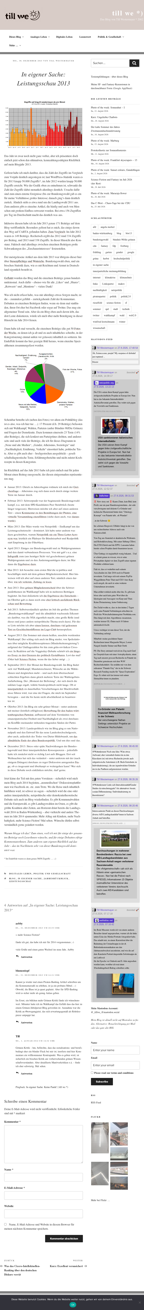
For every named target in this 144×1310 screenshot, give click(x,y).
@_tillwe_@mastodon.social (105, 1012)
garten (109, 252)
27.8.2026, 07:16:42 (104, 924)
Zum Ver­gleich (56, 231)
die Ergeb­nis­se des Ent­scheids (60, 595)
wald (122, 315)
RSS (111, 1027)
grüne (96, 258)
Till (18, 1036)
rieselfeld (97, 302)
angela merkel (107, 227)
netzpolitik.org (106, 382)
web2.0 (132, 315)
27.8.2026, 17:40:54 (128, 348)
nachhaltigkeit (100, 290)
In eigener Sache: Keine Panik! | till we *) (47, 1087)
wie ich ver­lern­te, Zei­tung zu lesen (32, 582)
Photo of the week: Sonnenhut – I (108, 107)
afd (94, 227)
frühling (97, 252)
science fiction (114, 302)
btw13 (129, 233)
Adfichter (103, 495)
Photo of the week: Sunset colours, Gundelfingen (115, 170)
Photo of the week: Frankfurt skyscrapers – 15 (114, 160)
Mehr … (13, 45)
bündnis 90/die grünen (124, 239)
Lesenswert (85, 37)
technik (126, 309)
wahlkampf (109, 315)
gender (119, 252)
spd (107, 309)
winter (122, 321)
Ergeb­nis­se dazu (27, 564)
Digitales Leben (64, 37)
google (130, 252)
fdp (114, 245)
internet (96, 277)
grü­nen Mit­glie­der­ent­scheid (40, 587)
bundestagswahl (100, 239)
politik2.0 (126, 296)
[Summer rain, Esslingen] (100, 1138)
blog (12, 878)
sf (126, 302)
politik (113, 296)
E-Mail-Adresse (14, 1188)
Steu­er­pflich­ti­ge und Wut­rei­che (27, 261)
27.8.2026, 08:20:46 (128, 805)
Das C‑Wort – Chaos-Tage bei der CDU (110, 203)
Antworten (26, 957)
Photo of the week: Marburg (105, 140)
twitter (96, 315)
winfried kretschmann (103, 321)
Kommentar (12, 1122)
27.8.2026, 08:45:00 (128, 746)
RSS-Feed (96, 1102)
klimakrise (110, 277)
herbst (106, 258)
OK (73, 1304)
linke (95, 283)
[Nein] (139, 1302)
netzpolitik (116, 290)
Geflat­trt (8, 278)
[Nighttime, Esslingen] (119, 1184)
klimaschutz (126, 277)
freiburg (124, 245)
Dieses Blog (15, 37)
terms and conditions (122, 1073)
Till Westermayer (61, 60)
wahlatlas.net (106, 920)
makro (121, 283)
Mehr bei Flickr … (100, 1200)
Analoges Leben (38, 37)
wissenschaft (99, 328)
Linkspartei (108, 283)
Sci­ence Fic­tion (27, 659)
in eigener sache (30, 878)
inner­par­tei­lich (16, 689)
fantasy (104, 245)
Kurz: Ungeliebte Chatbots (104, 117)
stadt (115, 309)
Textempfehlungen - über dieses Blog (109, 76)
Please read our (113, 1073)
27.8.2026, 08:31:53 (124, 495)
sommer (97, 309)
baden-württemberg (102, 233)
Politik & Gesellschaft (109, 37)
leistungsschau (20, 881)
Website (9, 1206)
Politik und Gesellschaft (52, 873)
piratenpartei (99, 296)
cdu (94, 245)
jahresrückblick (56, 878)
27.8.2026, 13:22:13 (104, 387)
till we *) (127, 13)
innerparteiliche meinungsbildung (109, 271)
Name (8, 1169)
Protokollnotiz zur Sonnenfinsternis (108, 150)
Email (94, 1058)
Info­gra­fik (13, 556)
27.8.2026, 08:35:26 (128, 779)
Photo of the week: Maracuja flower (109, 193)
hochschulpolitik (122, 258)
